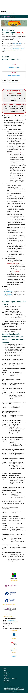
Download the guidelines (13, 82)
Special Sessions (8, 294)
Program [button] (6, 677)
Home (5, 670)
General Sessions (8, 291)
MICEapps (17, 691)
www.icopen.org (17, 43)
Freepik (14, 656)
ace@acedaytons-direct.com (9, 50)
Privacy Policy (14, 650)
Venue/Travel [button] (7, 681)
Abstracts (6, 675)
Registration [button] (6, 673)
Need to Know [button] (7, 672)
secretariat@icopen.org (18, 48)
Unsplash (14, 655)
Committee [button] (6, 680)
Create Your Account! (14, 67)
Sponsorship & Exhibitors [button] (10, 678)
